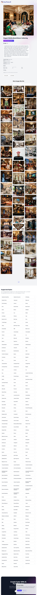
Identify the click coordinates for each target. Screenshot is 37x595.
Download (12, 75)
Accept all (19, 590)
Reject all (24, 590)
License (4, 72)
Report (12, 62)
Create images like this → (8, 40)
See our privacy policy (20, 592)
